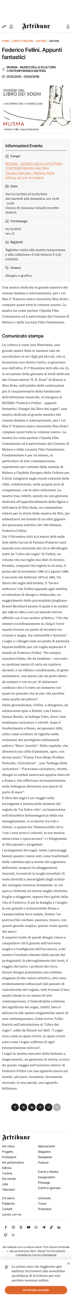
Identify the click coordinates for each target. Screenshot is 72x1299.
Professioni (9, 1157)
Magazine (44, 1152)
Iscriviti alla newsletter (36, 1290)
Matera (41, 40)
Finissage (44, 1182)
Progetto (7, 1152)
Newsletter (45, 1157)
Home (5, 40)
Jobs (5, 1184)
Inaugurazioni (46, 1177)
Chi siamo (8, 1198)
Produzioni (44, 1209)
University (44, 1198)
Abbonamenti (46, 1146)
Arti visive (8, 1146)
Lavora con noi (11, 1214)
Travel (42, 1203)
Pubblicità (8, 1203)
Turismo (7, 1173)
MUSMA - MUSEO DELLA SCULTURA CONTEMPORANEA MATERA (31, 69)
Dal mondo (9, 1179)
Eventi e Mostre (22, 40)
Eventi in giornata (49, 1188)
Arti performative (13, 1162)
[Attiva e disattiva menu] (4, 26)
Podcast (43, 1162)
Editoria (7, 1168)
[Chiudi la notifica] (68, 1263)
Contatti (7, 1209)
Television (8, 1189)
